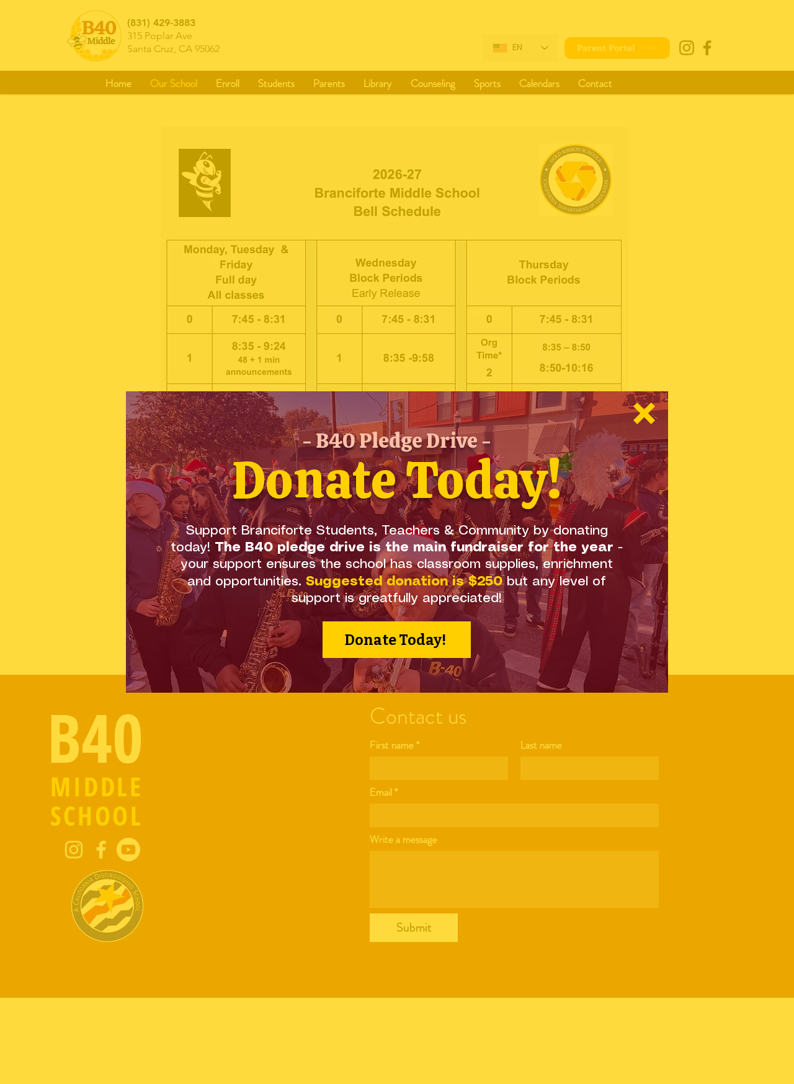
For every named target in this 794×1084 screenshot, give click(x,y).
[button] (644, 413)
